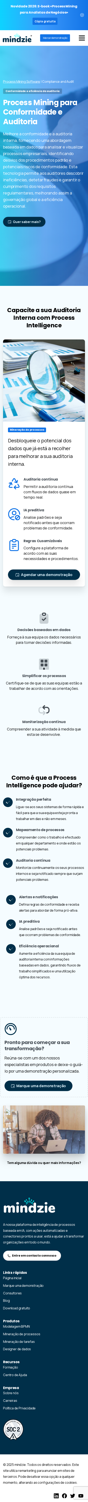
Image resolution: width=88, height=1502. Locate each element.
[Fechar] (82, 15)
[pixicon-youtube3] (81, 1496)
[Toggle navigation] (82, 38)
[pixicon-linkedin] (56, 1496)
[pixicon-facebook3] (64, 1496)
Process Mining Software (21, 81)
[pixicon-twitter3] (73, 1496)
